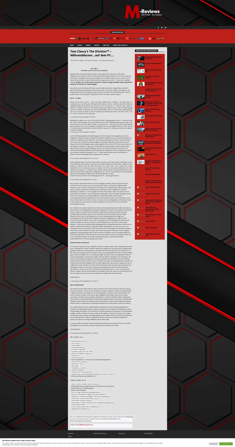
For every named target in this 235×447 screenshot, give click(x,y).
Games (79, 45)
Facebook (70, 433)
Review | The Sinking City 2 (153, 63)
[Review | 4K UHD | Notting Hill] (140, 71)
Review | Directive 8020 (152, 187)
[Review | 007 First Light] (140, 195)
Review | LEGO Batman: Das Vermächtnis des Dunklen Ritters (153, 201)
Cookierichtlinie (148, 433)
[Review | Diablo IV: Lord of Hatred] (140, 216)
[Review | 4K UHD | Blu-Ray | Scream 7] (140, 149)
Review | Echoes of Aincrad (153, 116)
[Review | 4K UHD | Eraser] (140, 123)
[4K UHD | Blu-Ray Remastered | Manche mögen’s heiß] (140, 209)
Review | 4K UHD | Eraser (153, 122)
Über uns (106, 45)
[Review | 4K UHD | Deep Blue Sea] (140, 111)
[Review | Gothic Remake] (140, 176)
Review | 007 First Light (152, 193)
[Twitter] (161, 27)
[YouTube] (165, 27)
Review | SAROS (150, 221)
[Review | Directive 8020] (140, 188)
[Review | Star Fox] (140, 155)
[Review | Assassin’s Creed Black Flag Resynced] (140, 130)
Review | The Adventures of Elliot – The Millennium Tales (153, 162)
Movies (96, 45)
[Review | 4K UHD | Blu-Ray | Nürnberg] (140, 58)
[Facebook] (158, 27)
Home (72, 45)
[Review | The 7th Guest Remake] (140, 169)
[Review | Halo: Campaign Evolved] (140, 97)
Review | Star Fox (150, 154)
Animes (88, 45)
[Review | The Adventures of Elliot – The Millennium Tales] (140, 162)
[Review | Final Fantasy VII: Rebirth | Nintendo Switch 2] (140, 182)
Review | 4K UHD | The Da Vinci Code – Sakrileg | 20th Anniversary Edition (153, 103)
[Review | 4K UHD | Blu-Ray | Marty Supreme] (140, 136)
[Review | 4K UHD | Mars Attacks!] (140, 77)
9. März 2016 (76, 60)
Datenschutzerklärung (99, 433)
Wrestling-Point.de (120, 45)
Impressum (122, 433)
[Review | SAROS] (140, 222)
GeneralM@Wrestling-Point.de (84, 425)
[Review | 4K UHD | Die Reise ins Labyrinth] (140, 84)
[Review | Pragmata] (140, 229)
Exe (83, 60)
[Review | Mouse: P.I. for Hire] (140, 235)
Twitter (70, 436)
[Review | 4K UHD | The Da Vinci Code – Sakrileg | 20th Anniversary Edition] (140, 103)
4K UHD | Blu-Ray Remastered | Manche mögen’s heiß (152, 209)
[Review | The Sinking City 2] (140, 65)
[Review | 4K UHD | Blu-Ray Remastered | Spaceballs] (140, 143)
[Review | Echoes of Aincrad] (140, 117)
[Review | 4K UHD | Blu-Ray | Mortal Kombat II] (140, 90)
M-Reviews (95, 60)
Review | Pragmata (151, 227)
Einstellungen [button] (213, 444)
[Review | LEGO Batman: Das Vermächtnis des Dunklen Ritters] (140, 201)
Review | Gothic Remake (152, 174)
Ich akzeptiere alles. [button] (226, 444)
